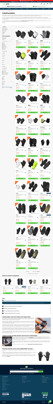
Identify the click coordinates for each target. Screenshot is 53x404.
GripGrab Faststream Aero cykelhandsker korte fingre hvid (44, 85)
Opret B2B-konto (44, 382)
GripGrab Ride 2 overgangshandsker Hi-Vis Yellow (31, 173)
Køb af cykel (4, 389)
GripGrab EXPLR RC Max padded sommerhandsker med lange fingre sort (44, 240)
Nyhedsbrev (24, 382)
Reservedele (9, 8)
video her (8, 356)
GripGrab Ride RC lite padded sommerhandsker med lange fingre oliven (32, 262)
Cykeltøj (27, 8)
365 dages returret (5, 381)
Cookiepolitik (44, 381)
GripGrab (22, 20)
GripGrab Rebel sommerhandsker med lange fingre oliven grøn (20, 262)
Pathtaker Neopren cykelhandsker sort (43, 107)
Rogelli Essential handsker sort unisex (7, 288)
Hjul (32, 8)
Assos (29, 20)
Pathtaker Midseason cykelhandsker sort (31, 63)
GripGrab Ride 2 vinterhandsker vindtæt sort (32, 195)
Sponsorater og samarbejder (26, 381)
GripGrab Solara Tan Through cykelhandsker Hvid (32, 129)
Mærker (37, 8)
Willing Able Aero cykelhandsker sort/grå (44, 288)
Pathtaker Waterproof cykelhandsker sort (31, 85)
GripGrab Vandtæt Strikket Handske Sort (43, 63)
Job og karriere (24, 377)
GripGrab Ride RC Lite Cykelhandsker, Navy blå (19, 107)
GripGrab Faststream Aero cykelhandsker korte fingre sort (20, 129)
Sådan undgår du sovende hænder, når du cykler (35, 344)
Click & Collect (4, 388)
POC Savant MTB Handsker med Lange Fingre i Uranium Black (44, 151)
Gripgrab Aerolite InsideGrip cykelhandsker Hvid (19, 195)
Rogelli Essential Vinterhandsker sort (30, 216)
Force (25, 20)
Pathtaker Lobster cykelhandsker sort (30, 150)
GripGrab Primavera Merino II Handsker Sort (20, 239)
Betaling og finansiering (6, 384)
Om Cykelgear (24, 376)
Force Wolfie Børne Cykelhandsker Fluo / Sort (43, 129)
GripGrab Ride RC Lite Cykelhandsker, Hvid (31, 42)
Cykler (3, 8)
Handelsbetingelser (45, 377)
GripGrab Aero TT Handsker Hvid (19, 172)
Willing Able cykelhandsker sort (19, 288)
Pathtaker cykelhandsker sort (32, 106)
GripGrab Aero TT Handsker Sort (19, 150)
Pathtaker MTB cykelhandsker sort (44, 42)
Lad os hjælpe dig (5, 376)
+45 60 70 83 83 (3, 402)
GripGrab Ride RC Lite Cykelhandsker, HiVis (19, 63)
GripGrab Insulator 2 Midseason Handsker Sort (20, 216)
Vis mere (3, 49)
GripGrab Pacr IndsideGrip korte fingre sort (20, 85)
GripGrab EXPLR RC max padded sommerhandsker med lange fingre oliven (44, 217)
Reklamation (4, 383)
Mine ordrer (4, 378)
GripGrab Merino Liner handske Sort (44, 172)
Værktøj (21, 8)
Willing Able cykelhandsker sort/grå (31, 288)
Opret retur (4, 382)
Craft (27, 20)
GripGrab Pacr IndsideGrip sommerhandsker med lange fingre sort (32, 240)
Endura (32, 20)
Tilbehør (16, 8)
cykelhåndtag (31, 337)
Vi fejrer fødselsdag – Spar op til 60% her (27, 0)
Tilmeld (40, 371)
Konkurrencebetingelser (46, 378)
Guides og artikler (5, 377)
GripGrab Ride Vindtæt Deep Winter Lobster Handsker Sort (44, 195)
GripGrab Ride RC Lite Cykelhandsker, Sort (19, 42)
